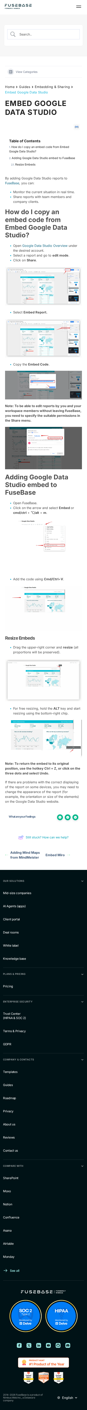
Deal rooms (11, 932)
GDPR (7, 1044)
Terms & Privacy (14, 1031)
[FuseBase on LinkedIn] (38, 1345)
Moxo (7, 1191)
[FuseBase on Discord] (67, 1345)
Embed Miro (55, 855)
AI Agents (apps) (14, 906)
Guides (24, 87)
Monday (8, 1257)
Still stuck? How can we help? (47, 837)
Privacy (8, 1111)
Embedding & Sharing (52, 87)
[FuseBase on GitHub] (58, 1345)
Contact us (10, 1150)
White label (11, 946)
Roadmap (9, 1098)
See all (14, 1271)
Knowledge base (14, 959)
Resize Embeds (25, 164)
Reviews (9, 1137)
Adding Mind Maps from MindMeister (25, 855)
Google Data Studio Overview (45, 246)
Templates (10, 1072)
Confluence (11, 1217)
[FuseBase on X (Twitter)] (29, 1345)
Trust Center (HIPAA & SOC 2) (14, 1016)
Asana (7, 1230)
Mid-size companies (17, 893)
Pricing (8, 986)
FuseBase (12, 183)
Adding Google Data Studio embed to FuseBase (43, 158)
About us (9, 1124)
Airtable (8, 1244)
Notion (7, 1204)
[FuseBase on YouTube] (48, 1345)
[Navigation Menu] (78, 6)
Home (10, 87)
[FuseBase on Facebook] (19, 1345)
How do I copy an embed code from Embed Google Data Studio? (39, 149)
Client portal (11, 919)
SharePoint (10, 1178)
